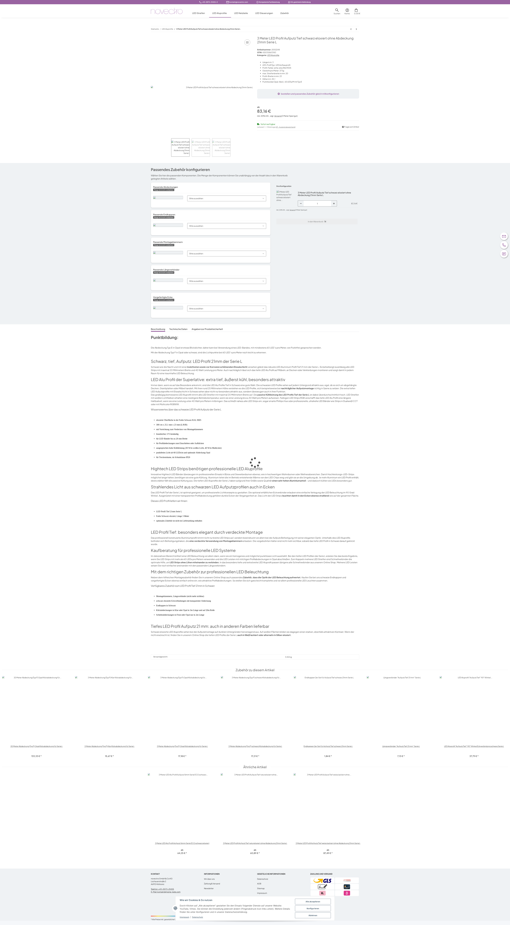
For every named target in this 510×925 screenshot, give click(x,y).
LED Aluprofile (273, 55)
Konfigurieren (313, 908)
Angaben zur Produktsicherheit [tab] (207, 329)
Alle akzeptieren (313, 901)
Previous (6, 718)
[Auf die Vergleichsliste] (247, 42)
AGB (259, 883)
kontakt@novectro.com (238, 2)
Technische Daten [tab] (178, 329)
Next (503, 718)
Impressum (262, 893)
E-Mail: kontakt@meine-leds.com (165, 892)
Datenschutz (262, 879)
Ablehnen (313, 915)
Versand (278, 116)
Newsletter (209, 888)
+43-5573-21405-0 (210, 2)
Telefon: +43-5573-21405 (162, 889)
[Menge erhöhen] (334, 203)
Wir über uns (209, 879)
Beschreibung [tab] (158, 329)
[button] (337, 12)
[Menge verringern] (301, 203)
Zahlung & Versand (212, 883)
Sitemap (261, 888)
